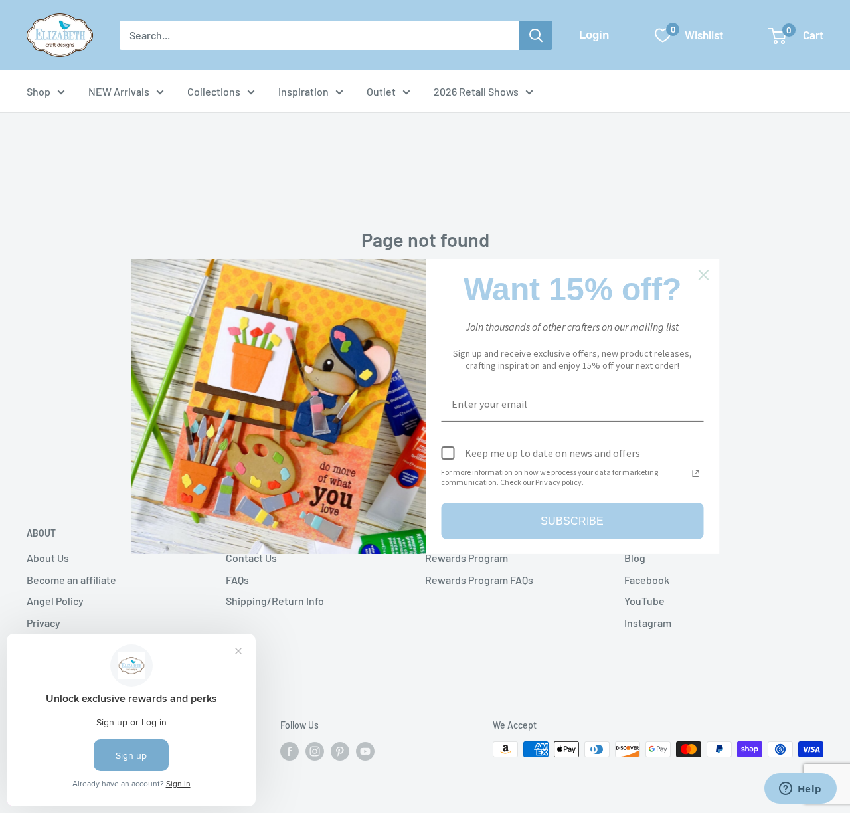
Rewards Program (466, 557)
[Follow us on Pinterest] (340, 750)
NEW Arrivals (118, 91)
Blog (634, 557)
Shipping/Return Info (275, 600)
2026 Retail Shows (476, 91)
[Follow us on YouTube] (365, 750)
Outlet (381, 91)
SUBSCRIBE (572, 521)
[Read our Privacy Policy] (696, 474)
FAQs (237, 579)
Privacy (43, 622)
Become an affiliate (71, 579)
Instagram (647, 622)
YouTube (644, 600)
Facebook (646, 579)
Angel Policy (55, 600)
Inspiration (303, 91)
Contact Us (251, 557)
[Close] (704, 275)
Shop (38, 91)
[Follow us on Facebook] (289, 750)
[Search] (535, 35)
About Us (48, 557)
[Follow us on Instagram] (314, 750)
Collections (213, 91)
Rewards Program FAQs (479, 579)
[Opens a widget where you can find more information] (800, 789)
